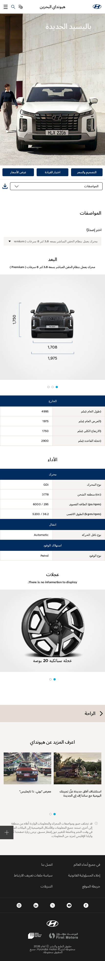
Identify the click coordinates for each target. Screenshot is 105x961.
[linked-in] (35, 905)
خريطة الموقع (91, 886)
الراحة (90, 713)
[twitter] (52, 905)
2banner (50, 814)
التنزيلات (46, 886)
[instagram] (19, 905)
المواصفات (91, 186)
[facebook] (86, 905)
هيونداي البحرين (52, 6)
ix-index (57, 387)
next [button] (9, 768)
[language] (21, 7)
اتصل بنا (46, 864)
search (13, 7)
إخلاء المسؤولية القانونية (84, 875)
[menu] (6, 7)
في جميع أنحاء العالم (87, 864)
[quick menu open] (6, 832)
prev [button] (96, 768)
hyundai (97, 6)
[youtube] (69, 905)
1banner (54, 814)
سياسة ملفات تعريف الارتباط (33, 875)
